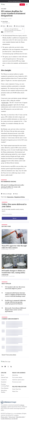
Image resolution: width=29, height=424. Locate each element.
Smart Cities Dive (16, 389)
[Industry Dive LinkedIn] (2, 366)
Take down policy (20, 417)
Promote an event (16, 382)
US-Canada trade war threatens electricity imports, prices (15, 287)
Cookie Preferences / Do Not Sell (9, 418)
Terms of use (12, 417)
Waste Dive (15, 391)
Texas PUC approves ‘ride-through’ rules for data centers (14, 247)
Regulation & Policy (19, 197)
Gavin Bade (5, 21)
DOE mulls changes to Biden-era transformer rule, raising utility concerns (13, 273)
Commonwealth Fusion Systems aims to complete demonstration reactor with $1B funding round (15, 294)
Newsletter (3, 382)
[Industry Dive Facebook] (5, 366)
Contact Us (4, 379)
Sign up (22, 4)
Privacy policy (4, 417)
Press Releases (4, 388)
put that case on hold (6, 105)
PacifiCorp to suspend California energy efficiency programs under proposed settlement (15, 302)
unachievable (5, 102)
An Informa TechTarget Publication (14, 1)
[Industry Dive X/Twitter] (8, 366)
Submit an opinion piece (18, 379)
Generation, (10, 197)
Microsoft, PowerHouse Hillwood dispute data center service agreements (15, 309)
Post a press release (11, 354)
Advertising (15, 375)
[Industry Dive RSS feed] (11, 366)
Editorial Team (4, 377)
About (2, 375)
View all (3, 354)
